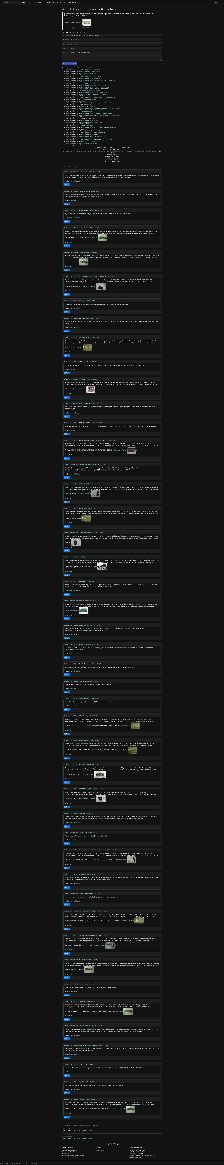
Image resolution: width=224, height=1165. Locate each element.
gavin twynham (83, 893)
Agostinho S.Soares (85, 533)
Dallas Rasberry (83, 716)
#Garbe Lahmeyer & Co (70, 172)
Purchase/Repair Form (51, 2)
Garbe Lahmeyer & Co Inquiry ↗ (89, 134)
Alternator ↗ (83, 75)
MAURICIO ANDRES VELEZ (87, 911)
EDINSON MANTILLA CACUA (87, 1045)
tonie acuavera (83, 625)
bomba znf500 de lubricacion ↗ (88, 99)
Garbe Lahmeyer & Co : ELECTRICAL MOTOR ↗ (93, 85)
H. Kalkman (82, 581)
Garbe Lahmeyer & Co (75, 9)
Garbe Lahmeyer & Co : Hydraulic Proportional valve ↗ (95, 131)
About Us (62, 2)
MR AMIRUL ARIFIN (84, 423)
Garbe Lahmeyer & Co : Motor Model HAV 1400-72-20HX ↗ (96, 139)
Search (23, 2)
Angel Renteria (83, 172)
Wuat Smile (82, 557)
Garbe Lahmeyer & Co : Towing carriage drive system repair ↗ (97, 98)
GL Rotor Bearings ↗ (86, 96)
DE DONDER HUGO (84, 210)
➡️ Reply (66, 185)
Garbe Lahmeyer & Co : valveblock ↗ (90, 77)
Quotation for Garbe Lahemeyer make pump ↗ (93, 94)
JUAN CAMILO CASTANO (86, 935)
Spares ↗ (82, 145)
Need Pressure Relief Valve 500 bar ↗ (90, 91)
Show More (68, 242)
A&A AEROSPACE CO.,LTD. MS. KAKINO (91, 276)
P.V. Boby (81, 362)
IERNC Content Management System (79, 1126)
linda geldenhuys (84, 698)
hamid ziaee (82, 681)
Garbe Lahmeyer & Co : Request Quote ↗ (91, 122)
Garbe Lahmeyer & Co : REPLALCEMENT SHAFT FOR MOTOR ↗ (98, 80)
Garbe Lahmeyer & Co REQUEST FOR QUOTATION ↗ (95, 87)
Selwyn (81, 984)
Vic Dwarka (82, 252)
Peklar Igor (82, 301)
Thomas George (83, 228)
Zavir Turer (82, 1001)
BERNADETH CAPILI (85, 789)
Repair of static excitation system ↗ (90, 141)
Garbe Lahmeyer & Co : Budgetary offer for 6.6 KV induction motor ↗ (99, 127)
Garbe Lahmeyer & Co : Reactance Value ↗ (92, 110)
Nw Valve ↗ (83, 129)
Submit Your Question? (69, 64)
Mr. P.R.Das (82, 379)
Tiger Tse (81, 1082)
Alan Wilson (82, 318)
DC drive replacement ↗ (87, 112)
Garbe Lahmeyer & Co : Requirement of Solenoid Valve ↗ (96, 113)
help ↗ (82, 138)
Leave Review (72, 2)
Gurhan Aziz (82, 644)
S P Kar (81, 874)
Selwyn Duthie (83, 337)
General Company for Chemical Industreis (91, 440)
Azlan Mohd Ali (83, 740)
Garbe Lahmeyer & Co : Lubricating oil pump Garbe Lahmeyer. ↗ (98, 103)
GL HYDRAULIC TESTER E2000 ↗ (90, 143)
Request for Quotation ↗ (87, 118)
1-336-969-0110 (216, 2)
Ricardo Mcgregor (84, 664)
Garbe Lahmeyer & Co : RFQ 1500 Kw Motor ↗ (93, 136)
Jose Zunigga (83, 191)
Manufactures (38, 2)
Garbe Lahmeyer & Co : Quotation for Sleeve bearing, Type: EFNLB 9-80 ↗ (101, 108)
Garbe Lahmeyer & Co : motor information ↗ (92, 132)
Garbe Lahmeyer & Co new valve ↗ (90, 71)
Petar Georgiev (83, 601)
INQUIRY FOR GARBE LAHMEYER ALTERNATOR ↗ (94, 89)
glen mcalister (83, 832)
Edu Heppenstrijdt (84, 1026)
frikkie (80, 1064)
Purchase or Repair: (74, 22)
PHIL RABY (82, 1099)
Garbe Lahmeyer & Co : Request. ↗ (90, 70)
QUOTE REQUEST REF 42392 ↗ (89, 84)
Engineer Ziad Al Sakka (86, 464)
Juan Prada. (82, 813)
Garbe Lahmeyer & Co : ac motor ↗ (90, 78)
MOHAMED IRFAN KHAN (86, 484)
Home (30, 2)
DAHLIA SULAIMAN (84, 403)
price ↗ (82, 101)
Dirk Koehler (82, 508)
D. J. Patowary (83, 960)
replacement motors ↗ (86, 105)
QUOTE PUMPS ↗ (85, 124)
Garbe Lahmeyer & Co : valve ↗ (89, 120)
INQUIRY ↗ (83, 82)
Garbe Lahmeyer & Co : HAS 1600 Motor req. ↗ (93, 92)
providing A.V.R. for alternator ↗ (89, 73)
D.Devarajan (82, 764)
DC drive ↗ (83, 117)
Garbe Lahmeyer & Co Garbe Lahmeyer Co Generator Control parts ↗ (99, 115)
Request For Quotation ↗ (87, 125)
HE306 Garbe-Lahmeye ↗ (87, 106)
